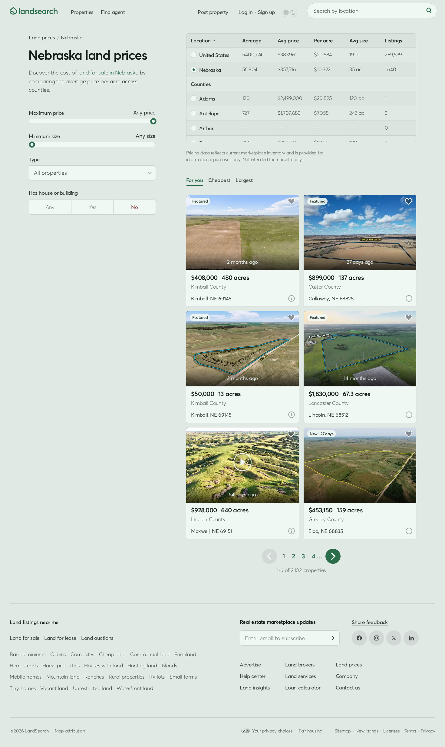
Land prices (42, 37)
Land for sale (24, 638)
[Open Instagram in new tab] (376, 638)
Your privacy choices (272, 730)
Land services (300, 676)
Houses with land (103, 665)
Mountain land (63, 676)
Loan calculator (303, 687)
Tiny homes (22, 688)
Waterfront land (135, 688)
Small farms (183, 676)
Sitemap (343, 730)
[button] (199, 254)
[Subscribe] (333, 638)
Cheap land (112, 654)
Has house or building (53, 193)
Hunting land (142, 665)
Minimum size (44, 136)
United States (214, 55)
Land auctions (97, 638)
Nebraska (210, 70)
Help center (252, 676)
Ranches (94, 676)
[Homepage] (29, 10)
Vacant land (54, 688)
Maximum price (46, 113)
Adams (207, 98)
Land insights (255, 687)
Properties (82, 12)
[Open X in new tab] (393, 638)
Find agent (113, 12)
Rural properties (126, 676)
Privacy (428, 730)
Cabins (58, 654)
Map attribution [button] (70, 730)
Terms (410, 730)
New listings (366, 730)
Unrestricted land (92, 688)
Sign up (266, 12)
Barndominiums (27, 654)
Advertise (250, 664)
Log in (245, 12)
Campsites (82, 654)
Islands (169, 665)
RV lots (157, 676)
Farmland (185, 654)
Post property (213, 12)
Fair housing (310, 730)
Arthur (206, 128)
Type (34, 159)
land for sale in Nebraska (108, 72)
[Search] (429, 10)
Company (347, 676)
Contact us (348, 687)
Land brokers (300, 664)
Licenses (391, 730)
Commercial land (149, 654)
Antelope (209, 113)
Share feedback (370, 622)
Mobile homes (25, 676)
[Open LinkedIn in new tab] (411, 638)
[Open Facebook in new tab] (359, 638)
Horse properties (60, 665)
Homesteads (24, 665)
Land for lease (60, 638)
